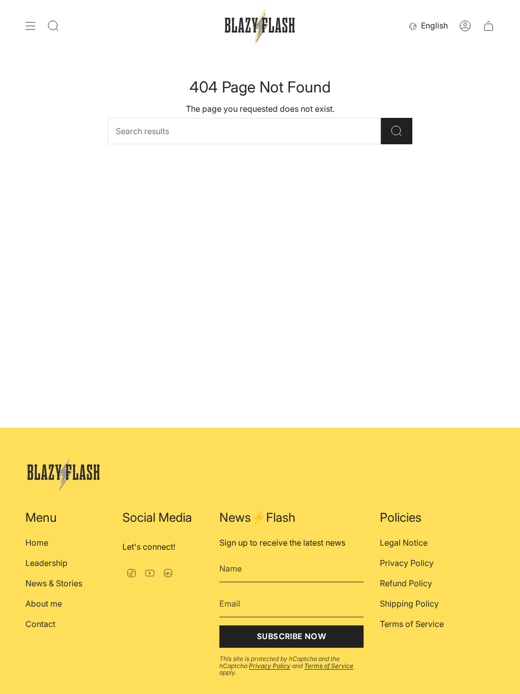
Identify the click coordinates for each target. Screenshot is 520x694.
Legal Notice (404, 543)
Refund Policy (406, 583)
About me (43, 603)
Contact (40, 624)
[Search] (396, 131)
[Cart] (488, 26)
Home (36, 543)
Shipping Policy (409, 603)
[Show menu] (30, 26)
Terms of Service (328, 666)
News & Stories (53, 583)
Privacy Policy (269, 666)
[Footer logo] (63, 473)
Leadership (46, 563)
